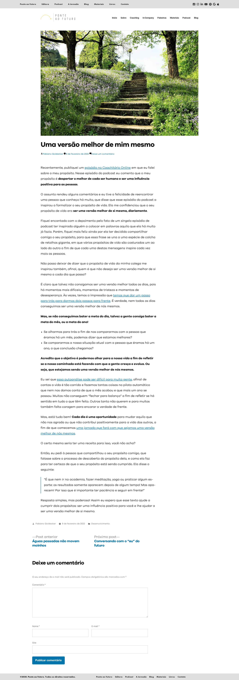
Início (114, 17)
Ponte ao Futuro (28, 4)
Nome (36, 626)
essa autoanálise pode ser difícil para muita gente (94, 379)
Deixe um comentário (103, 154)
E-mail (96, 626)
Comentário (39, 584)
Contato (125, 4)
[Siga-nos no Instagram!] (198, 4)
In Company (148, 17)
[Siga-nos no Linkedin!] (202, 4)
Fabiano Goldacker (53, 154)
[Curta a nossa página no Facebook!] (194, 4)
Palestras (161, 17)
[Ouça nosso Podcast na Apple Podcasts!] (218, 4)
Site (34, 642)
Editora (45, 4)
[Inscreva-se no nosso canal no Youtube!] (206, 4)
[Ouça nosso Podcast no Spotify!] (210, 4)
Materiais (99, 4)
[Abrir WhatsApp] (232, 673)
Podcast (58, 4)
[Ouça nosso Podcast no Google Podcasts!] (214, 4)
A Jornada (73, 4)
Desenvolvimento (100, 524)
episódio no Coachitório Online (108, 167)
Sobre (123, 17)
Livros (112, 4)
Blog (86, 4)
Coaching (134, 17)
